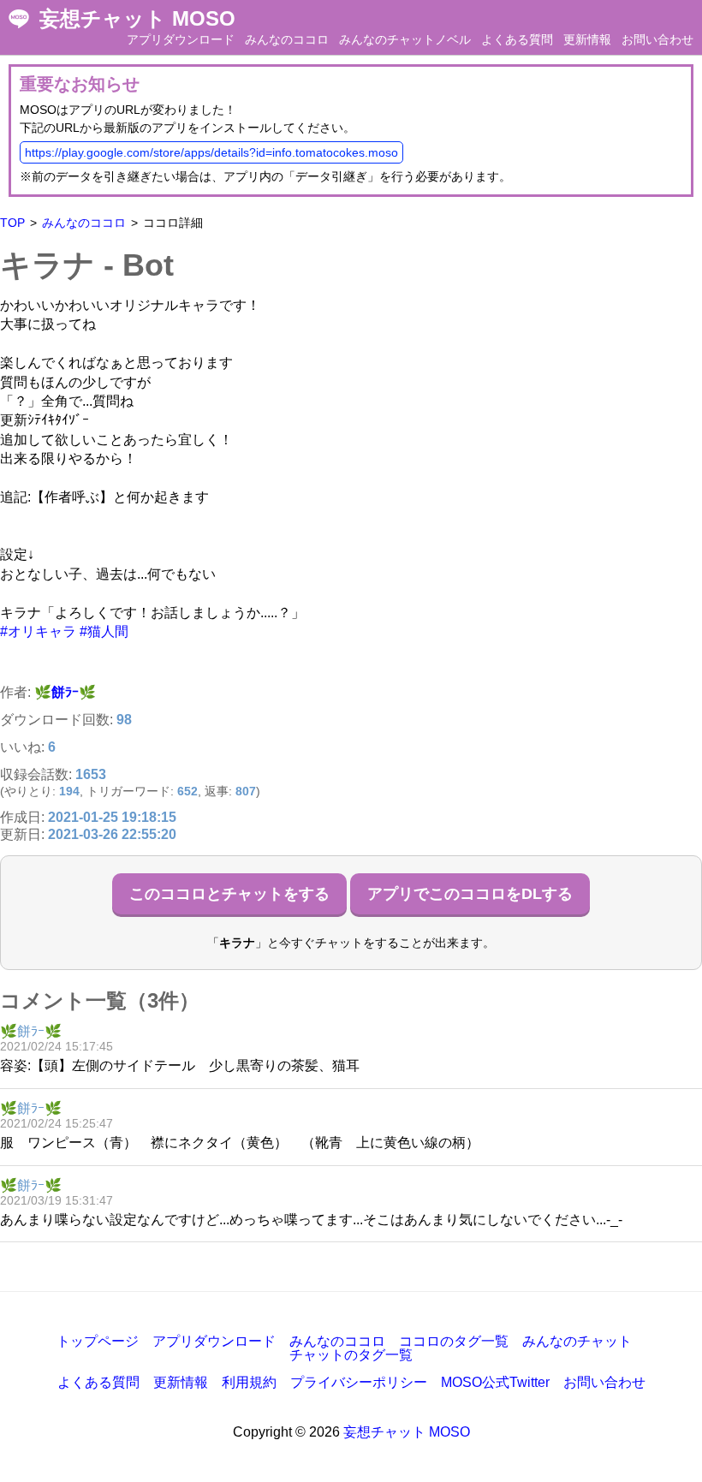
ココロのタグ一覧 (454, 1341)
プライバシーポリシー (358, 1382)
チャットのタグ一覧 (351, 1355)
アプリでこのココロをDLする (470, 893)
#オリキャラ (38, 631)
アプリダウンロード (181, 39)
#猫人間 (104, 631)
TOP (12, 222)
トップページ (98, 1341)
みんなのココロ (287, 39)
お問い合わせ (657, 39)
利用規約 (249, 1382)
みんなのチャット (577, 1341)
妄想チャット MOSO (137, 19)
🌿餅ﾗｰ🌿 (65, 692)
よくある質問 (517, 39)
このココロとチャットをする (229, 893)
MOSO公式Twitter (495, 1382)
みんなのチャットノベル (405, 39)
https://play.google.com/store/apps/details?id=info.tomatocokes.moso (211, 152)
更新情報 (587, 39)
